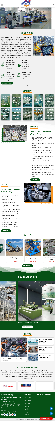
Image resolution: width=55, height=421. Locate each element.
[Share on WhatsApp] (2, 414)
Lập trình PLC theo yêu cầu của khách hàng (47, 258)
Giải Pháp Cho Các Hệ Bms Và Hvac (49, 101)
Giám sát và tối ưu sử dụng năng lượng (27, 100)
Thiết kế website (28, 419)
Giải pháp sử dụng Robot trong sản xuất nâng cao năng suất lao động (38, 115)
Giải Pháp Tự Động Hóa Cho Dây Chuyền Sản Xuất (5, 100)
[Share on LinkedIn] (15, 414)
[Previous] (2, 18)
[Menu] (2, 5)
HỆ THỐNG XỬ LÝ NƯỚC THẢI (10, 258)
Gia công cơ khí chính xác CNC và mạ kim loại (27, 114)
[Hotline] (51, 418)
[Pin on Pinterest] (12, 414)
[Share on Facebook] (4, 414)
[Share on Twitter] (7, 414)
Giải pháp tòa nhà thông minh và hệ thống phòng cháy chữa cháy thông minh (49, 116)
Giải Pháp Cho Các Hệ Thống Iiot (38, 100)
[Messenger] (51, 408)
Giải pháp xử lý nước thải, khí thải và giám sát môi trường (16, 114)
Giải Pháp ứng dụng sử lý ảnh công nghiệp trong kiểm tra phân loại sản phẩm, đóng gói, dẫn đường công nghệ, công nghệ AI (5, 120)
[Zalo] (51, 413)
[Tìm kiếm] (53, 5)
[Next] (52, 18)
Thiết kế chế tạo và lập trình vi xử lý (29, 258)
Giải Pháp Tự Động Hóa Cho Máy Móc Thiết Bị (16, 100)
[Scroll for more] (27, 85)
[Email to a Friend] (10, 414)
